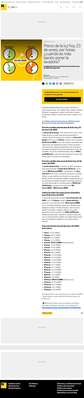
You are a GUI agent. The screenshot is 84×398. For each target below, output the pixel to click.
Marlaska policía (65, 2)
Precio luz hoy (47, 313)
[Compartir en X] (43, 83)
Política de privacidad (65, 386)
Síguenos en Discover (8, 2)
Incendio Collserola (34, 2)
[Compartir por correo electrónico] (57, 83)
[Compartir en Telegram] (50, 83)
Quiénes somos (14, 383)
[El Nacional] (4, 7)
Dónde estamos (15, 388)
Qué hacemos (14, 386)
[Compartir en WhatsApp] (46, 83)
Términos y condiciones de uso (69, 383)
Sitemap (32, 386)
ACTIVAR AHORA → (63, 99)
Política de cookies (64, 388)
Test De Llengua (21, 2)
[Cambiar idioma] (73, 7)
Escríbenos (33, 383)
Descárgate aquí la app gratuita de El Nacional (61, 308)
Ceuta (57, 2)
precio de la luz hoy (51, 107)
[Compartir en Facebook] (53, 83)
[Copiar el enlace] (60, 83)
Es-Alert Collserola (47, 2)
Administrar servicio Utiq (67, 392)
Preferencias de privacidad (67, 390)
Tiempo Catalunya (77, 2)
